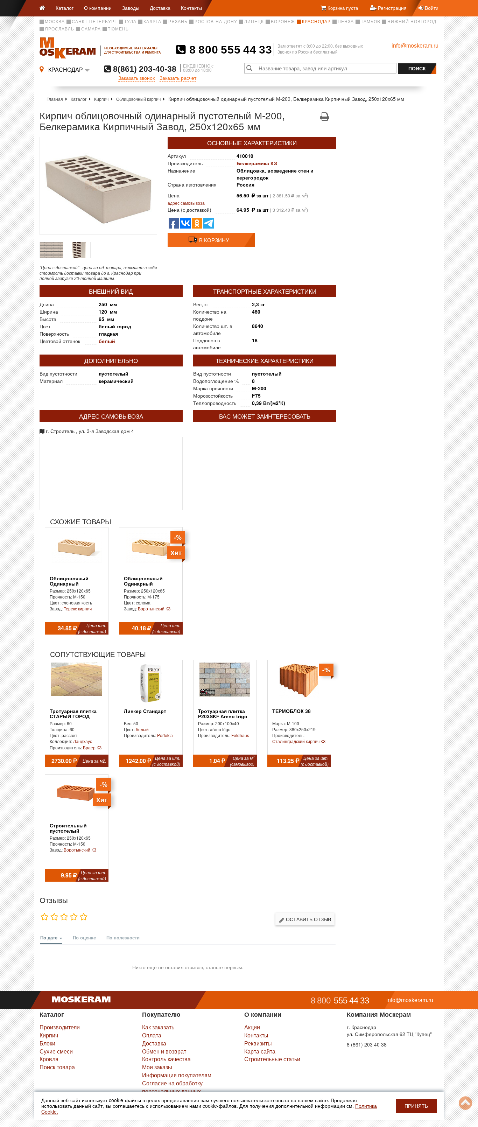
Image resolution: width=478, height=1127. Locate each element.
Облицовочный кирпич (138, 99)
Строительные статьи (272, 1059)
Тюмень (118, 29)
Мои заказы (157, 1067)
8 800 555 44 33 (229, 49)
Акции (252, 1027)
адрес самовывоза (186, 203)
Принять (416, 1106)
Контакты (191, 7)
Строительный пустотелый (68, 828)
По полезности (123, 937)
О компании (98, 7)
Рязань (178, 21)
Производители (60, 1027)
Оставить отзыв (307, 919)
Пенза (346, 21)
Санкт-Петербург (94, 21)
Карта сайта (259, 1051)
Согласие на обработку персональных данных (172, 1087)
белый (107, 340)
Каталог (64, 7)
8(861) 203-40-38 (143, 69)
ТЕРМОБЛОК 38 (291, 711)
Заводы (130, 7)
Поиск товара (57, 1067)
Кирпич (101, 99)
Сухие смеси (56, 1051)
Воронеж (283, 21)
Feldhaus (240, 735)
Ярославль (59, 29)
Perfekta (165, 735)
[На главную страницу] (45, 8)
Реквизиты (258, 1043)
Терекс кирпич (78, 608)
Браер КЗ (92, 747)
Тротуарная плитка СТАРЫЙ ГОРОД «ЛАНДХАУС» (73, 717)
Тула (130, 21)
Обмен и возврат (164, 1051)
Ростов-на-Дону (216, 21)
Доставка (160, 7)
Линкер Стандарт (145, 711)
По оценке (84, 937)
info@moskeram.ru (415, 46)
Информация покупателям (176, 1075)
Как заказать (158, 1027)
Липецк (254, 21)
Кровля (49, 1059)
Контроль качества (166, 1059)
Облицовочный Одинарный (69, 581)
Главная (55, 99)
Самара (91, 29)
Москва (55, 21)
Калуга (152, 21)
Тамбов (370, 21)
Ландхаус (82, 741)
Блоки (47, 1043)
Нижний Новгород (411, 21)
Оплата (151, 1035)
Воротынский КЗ (154, 608)
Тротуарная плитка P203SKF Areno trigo (222, 714)
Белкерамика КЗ (257, 163)
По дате (49, 937)
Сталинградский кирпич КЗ (298, 741)
